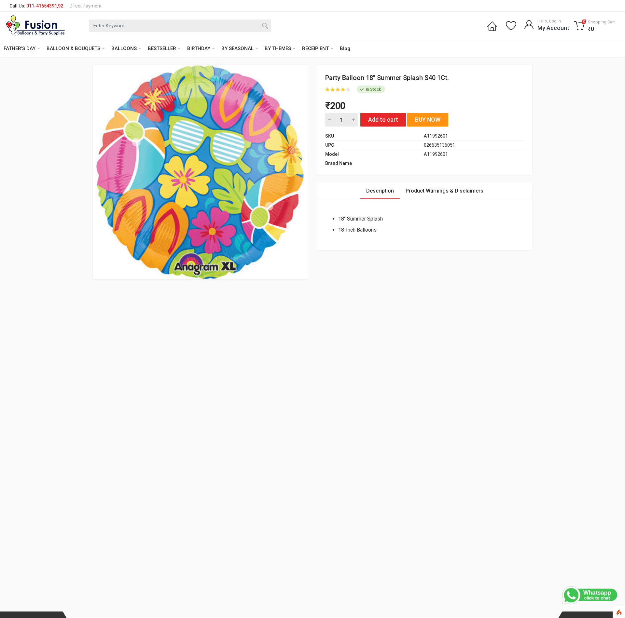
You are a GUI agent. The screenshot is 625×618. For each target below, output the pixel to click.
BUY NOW (427, 119)
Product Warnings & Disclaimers (444, 191)
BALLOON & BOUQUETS (73, 48)
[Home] (492, 25)
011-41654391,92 (44, 6)
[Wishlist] (511, 25)
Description (380, 191)
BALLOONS (124, 48)
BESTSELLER (162, 48)
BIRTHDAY (198, 48)
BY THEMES (278, 48)
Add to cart (383, 119)
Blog (345, 48)
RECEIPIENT (315, 48)
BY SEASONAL (237, 48)
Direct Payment (86, 6)
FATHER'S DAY (19, 48)
